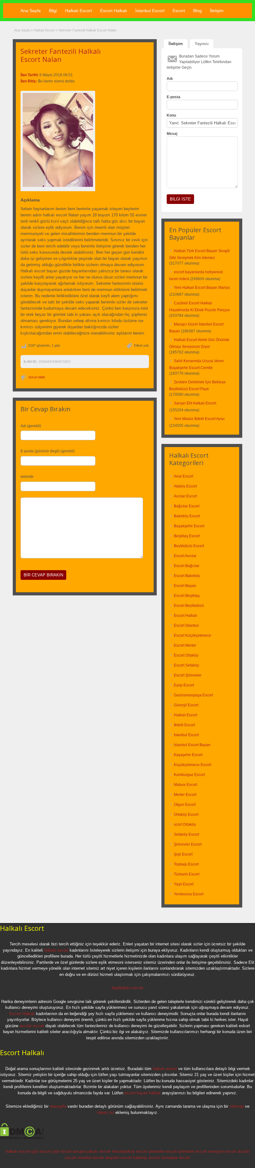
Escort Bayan (185, 586)
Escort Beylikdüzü (189, 605)
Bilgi (53, 10)
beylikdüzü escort (127, 988)
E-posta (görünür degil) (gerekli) (48, 451)
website (27, 476)
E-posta (173, 97)
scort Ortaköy (185, 824)
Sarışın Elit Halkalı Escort (195, 403)
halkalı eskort (165, 1068)
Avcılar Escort (185, 496)
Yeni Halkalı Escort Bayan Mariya (202, 287)
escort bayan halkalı (142, 1093)
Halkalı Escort (78, 10)
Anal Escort (183, 476)
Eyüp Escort (184, 685)
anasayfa (58, 1106)
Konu (171, 115)
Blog (197, 10)
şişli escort (41, 1151)
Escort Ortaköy (186, 655)
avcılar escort (32, 1025)
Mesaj (172, 134)
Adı (170, 78)
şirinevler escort (162, 1151)
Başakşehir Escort (189, 526)
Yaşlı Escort (183, 884)
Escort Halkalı (113, 10)
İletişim (217, 10)
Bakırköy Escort (187, 516)
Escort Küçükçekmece (192, 635)
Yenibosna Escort (188, 894)
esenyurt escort (222, 1151)
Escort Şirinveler (188, 675)
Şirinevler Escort (188, 844)
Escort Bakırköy (187, 576)
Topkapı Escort (186, 864)
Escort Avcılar (185, 556)
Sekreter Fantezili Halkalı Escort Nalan (61, 55)
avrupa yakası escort (92, 1151)
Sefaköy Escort (186, 834)
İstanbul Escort (150, 10)
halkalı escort (56, 950)
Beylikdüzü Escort (189, 546)
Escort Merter (185, 645)
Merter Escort (185, 794)
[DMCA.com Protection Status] (22, 1138)
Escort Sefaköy (186, 665)
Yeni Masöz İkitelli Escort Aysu (199, 419)
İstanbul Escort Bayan (192, 745)
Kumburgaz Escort (189, 775)
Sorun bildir (36, 377)
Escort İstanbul (186, 625)
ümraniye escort (175, 1157)
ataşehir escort (118, 1157)
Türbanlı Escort (186, 874)
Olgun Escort (185, 804)
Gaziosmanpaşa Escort (193, 695)
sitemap (237, 1106)
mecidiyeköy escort (129, 1151)
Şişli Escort (183, 854)
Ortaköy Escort (186, 814)
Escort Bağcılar (186, 566)
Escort (179, 10)
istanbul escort (90, 1157)
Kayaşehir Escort (188, 755)
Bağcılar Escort (186, 506)
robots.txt (105, 1112)
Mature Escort (185, 785)
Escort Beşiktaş (187, 595)
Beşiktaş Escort (187, 536)
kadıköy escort (146, 1157)
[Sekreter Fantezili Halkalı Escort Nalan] (58, 140)
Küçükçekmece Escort (192, 765)
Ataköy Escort (185, 486)
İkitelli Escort (184, 725)
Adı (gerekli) (31, 426)
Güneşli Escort (186, 705)
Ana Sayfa (31, 10)
